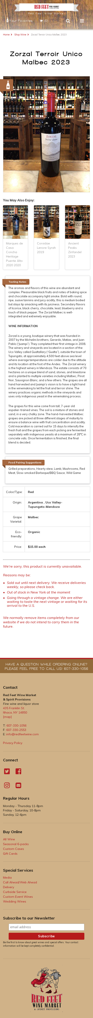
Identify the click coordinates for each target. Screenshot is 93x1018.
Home (6, 34)
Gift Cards (10, 854)
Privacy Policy (12, 743)
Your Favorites (21, 20)
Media (7, 877)
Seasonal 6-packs (16, 844)
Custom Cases (13, 849)
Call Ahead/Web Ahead (20, 882)
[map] (7, 717)
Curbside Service (15, 892)
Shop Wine (20, 34)
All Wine (9, 839)
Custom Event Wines (18, 897)
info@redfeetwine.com (22, 734)
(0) (46, 20)
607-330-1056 (16, 725)
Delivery (8, 887)
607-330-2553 (16, 730)
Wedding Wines (14, 901)
